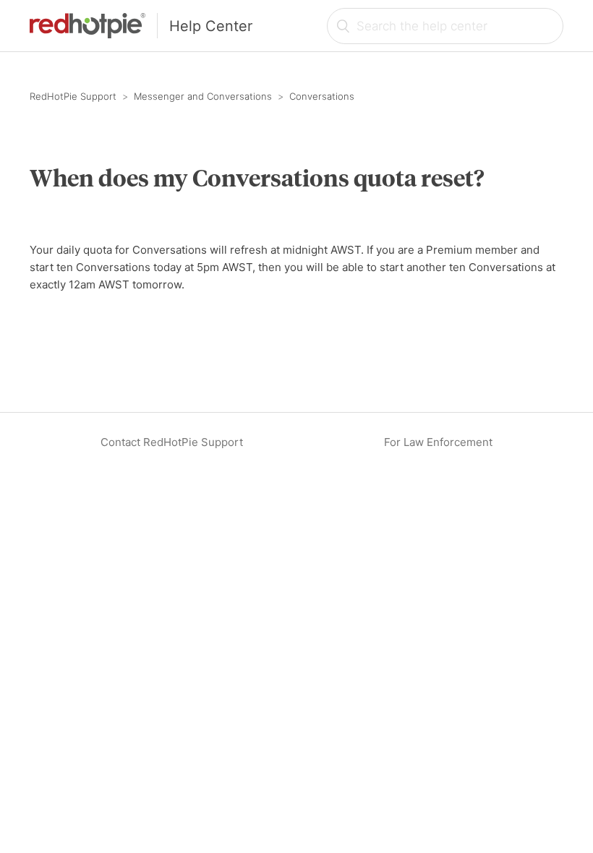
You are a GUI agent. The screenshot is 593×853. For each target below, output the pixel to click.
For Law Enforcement (438, 442)
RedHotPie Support (73, 96)
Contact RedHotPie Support (172, 442)
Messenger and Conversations (203, 96)
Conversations (321, 96)
